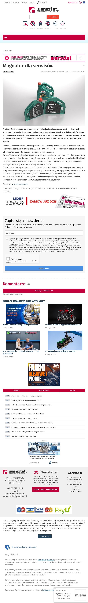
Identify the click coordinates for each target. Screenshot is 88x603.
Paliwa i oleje (8, 72)
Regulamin (75, 489)
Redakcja (16, 2)
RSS (76, 487)
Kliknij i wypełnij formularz (46, 489)
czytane (72, 390)
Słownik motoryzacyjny (76, 484)
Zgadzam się (46, 536)
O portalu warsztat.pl (75, 477)
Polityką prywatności (50, 590)
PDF (83, 66)
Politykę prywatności (46, 559)
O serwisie (7, 2)
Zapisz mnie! (44, 268)
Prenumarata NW (75, 491)
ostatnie (16, 390)
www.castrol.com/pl (19, 184)
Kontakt (32, 2)
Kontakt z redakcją (75, 482)
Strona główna (7, 50)
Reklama (24, 2)
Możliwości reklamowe (76, 479)
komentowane (44, 390)
